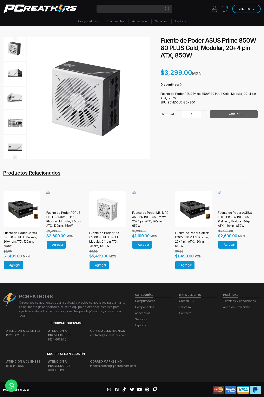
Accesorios (139, 21)
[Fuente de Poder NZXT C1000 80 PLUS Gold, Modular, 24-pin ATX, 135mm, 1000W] (107, 209)
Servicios (161, 21)
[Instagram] (109, 389)
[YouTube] (139, 389)
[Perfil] (214, 8)
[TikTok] (124, 389)
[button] (246, 9)
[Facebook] (116, 389)
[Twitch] (154, 389)
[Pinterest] (147, 389)
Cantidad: (167, 114)
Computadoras (88, 21)
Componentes (115, 21)
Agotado (236, 114)
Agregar (14, 265)
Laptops (180, 21)
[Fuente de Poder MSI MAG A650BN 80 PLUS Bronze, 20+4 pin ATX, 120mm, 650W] (150, 199)
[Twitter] (131, 389)
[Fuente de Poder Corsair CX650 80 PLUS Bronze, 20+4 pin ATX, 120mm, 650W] (22, 209)
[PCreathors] (40, 8)
